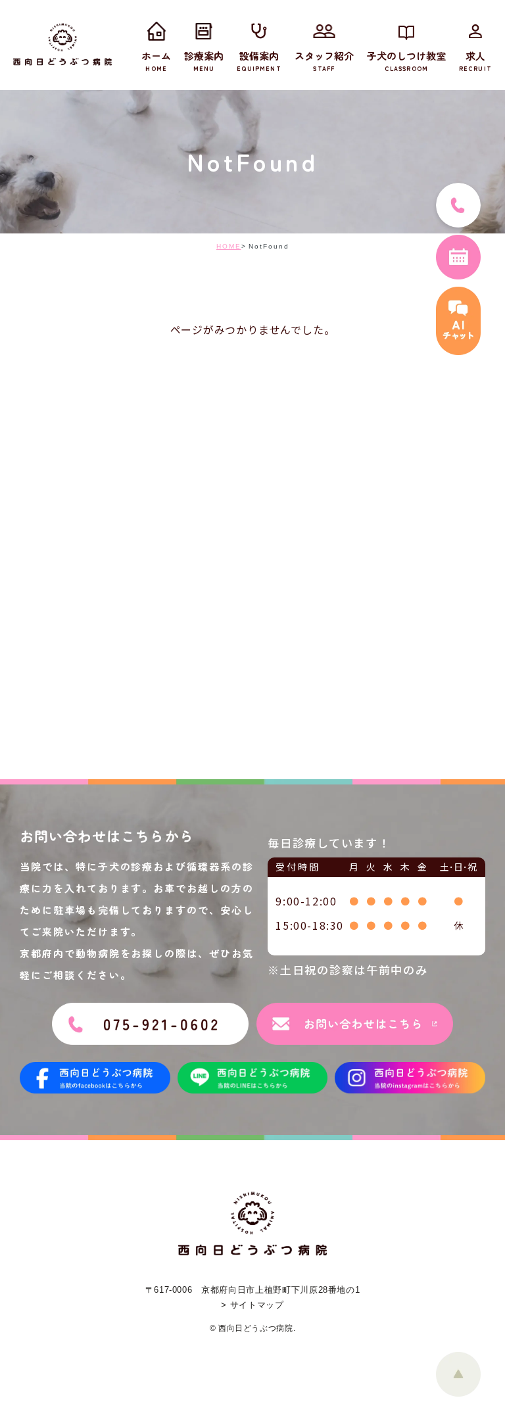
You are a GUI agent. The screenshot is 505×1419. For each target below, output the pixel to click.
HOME (228, 246)
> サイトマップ (252, 1305)
